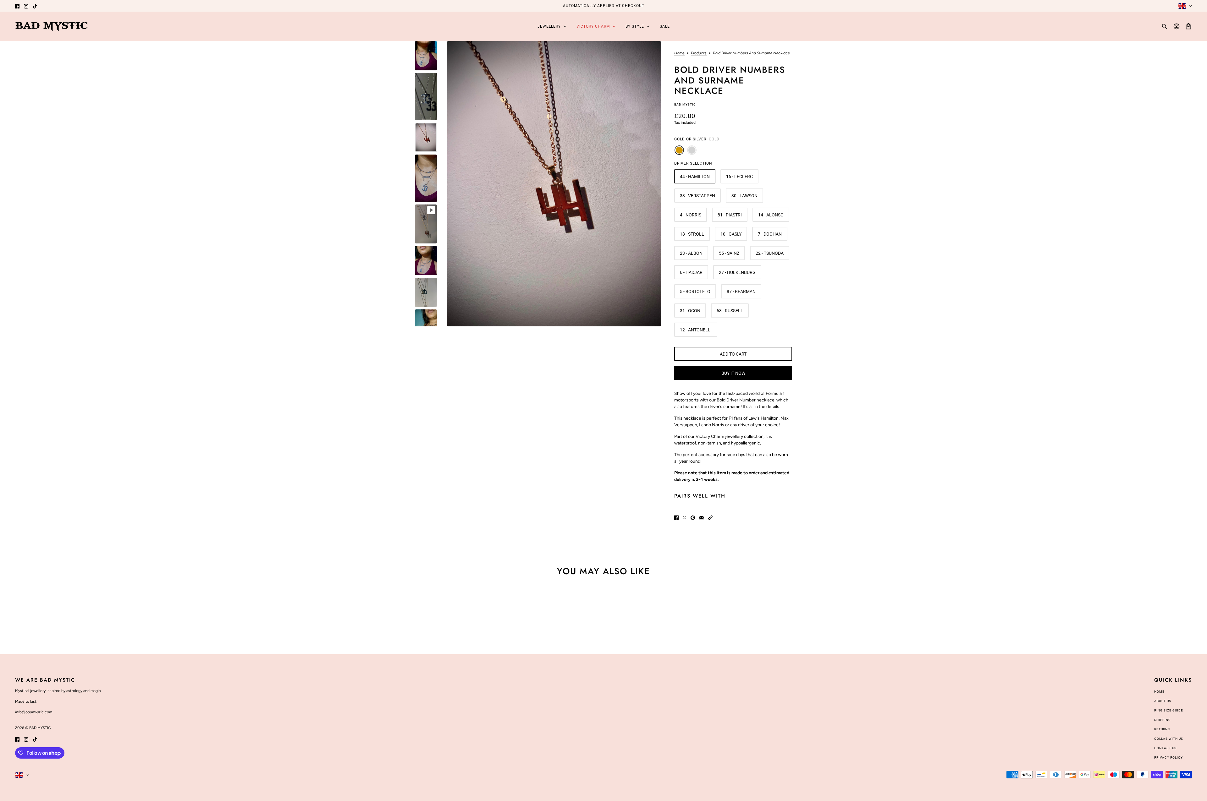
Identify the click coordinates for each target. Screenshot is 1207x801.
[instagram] (26, 6)
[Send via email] (701, 517)
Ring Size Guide (1168, 710)
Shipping (1162, 720)
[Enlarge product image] (554, 183)
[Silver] (692, 150)
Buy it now (733, 373)
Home (679, 53)
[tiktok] (35, 6)
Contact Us (1165, 748)
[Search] (1164, 26)
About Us (1162, 701)
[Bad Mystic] (51, 26)
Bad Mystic (685, 104)
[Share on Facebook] (676, 517)
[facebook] (17, 6)
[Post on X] (685, 517)
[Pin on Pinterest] (692, 517)
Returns (1162, 729)
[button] (710, 517)
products (699, 53)
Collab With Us (1168, 738)
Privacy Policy (1168, 757)
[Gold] (679, 150)
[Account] (1176, 26)
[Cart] (1188, 26)
